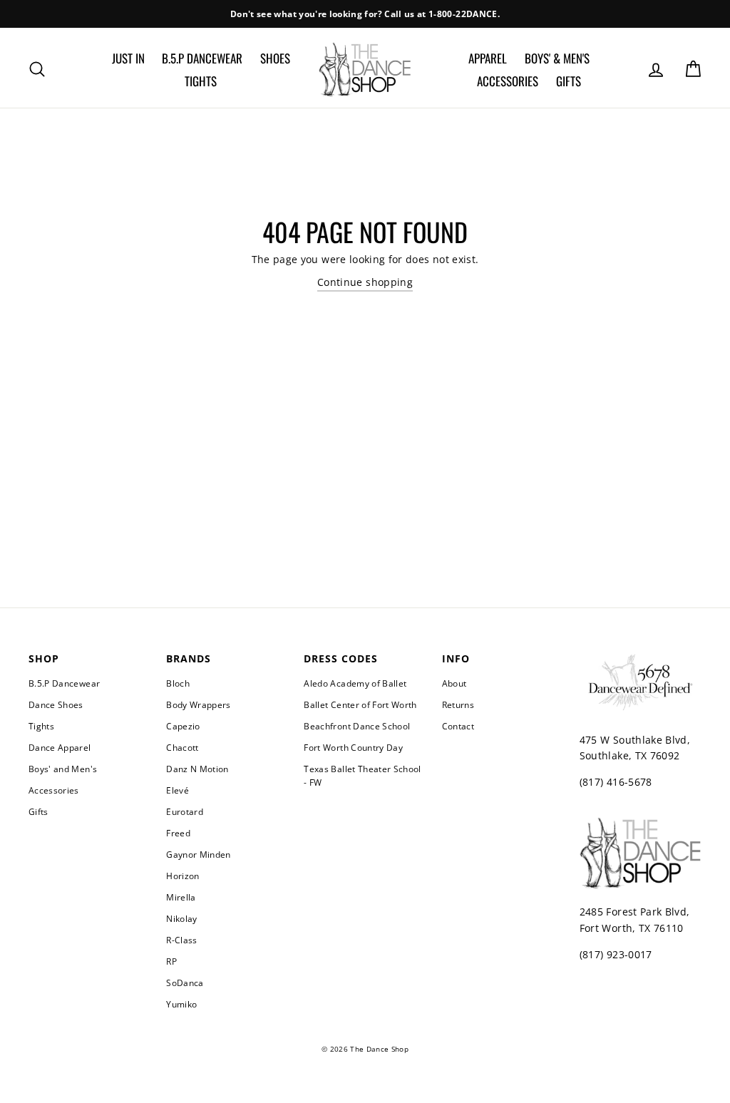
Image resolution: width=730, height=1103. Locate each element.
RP (171, 961)
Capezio (183, 726)
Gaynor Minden (198, 854)
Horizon (182, 875)
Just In (128, 58)
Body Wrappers (198, 704)
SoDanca (184, 982)
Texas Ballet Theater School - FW (362, 775)
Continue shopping (365, 282)
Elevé (177, 790)
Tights (201, 81)
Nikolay (181, 918)
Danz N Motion (197, 768)
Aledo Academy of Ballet (355, 683)
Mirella (180, 897)
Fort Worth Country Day (353, 747)
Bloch (178, 683)
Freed (178, 832)
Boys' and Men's (63, 768)
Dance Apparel (60, 747)
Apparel (487, 58)
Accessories (507, 81)
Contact (458, 726)
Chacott (182, 747)
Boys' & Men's (557, 58)
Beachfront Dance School (357, 726)
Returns (458, 704)
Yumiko (181, 1004)
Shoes (275, 58)
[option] (365, 14)
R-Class (181, 939)
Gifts (568, 81)
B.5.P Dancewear (202, 58)
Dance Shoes (56, 704)
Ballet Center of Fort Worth (360, 704)
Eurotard (184, 811)
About (454, 683)
